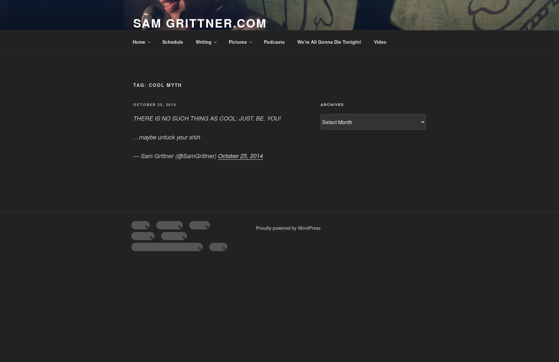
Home (139, 42)
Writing (204, 42)
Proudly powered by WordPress (288, 228)
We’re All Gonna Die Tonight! (329, 42)
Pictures (238, 42)
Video (380, 42)
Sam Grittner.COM (200, 22)
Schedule (172, 42)
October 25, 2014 (240, 156)
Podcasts (274, 42)
